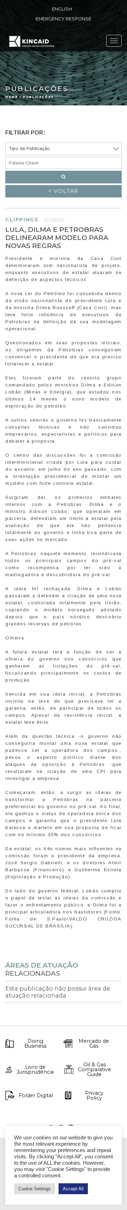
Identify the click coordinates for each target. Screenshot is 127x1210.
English (62, 9)
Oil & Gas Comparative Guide (94, 1069)
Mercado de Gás (94, 1044)
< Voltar (63, 191)
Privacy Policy (94, 1096)
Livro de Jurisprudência (35, 1070)
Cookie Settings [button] (34, 1188)
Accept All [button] (73, 1188)
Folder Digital (36, 1095)
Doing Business (35, 1044)
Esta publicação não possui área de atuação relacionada (57, 991)
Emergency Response (63, 18)
